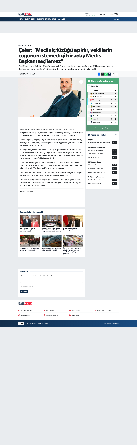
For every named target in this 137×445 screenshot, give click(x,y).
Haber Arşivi (75, 315)
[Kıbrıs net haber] (25, 14)
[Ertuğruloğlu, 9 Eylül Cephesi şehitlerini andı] (73, 221)
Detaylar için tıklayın (102, 128)
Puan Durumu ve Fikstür (104, 310)
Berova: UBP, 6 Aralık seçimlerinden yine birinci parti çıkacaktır (29, 229)
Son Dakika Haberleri (52, 315)
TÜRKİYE (40, 19)
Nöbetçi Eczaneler (26, 310)
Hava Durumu (50, 310)
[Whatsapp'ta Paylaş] (106, 74)
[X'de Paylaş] (102, 74)
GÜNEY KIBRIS (30, 19)
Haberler (21, 45)
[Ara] (115, 19)
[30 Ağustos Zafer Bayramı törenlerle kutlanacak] (30, 241)
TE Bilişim (116, 323)
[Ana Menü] (117, 19)
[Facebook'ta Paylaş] (99, 74)
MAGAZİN (61, 19)
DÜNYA (48, 19)
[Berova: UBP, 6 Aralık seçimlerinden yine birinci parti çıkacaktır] (30, 221)
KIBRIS (20, 19)
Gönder (24, 291)
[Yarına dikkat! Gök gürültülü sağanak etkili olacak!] (52, 241)
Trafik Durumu (75, 310)
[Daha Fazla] (109, 74)
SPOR (54, 19)
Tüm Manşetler (25, 315)
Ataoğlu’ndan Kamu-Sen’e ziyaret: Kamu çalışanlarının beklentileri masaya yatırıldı (51, 229)
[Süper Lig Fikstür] (116, 135)
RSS (22, 323)
